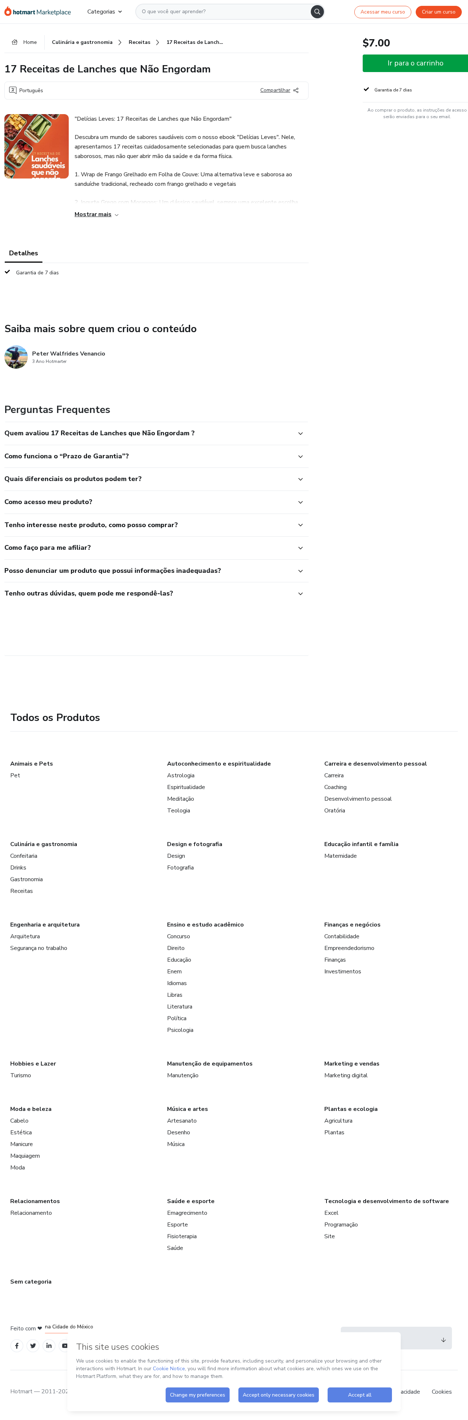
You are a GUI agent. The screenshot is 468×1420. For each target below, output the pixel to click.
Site (329, 1236)
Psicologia (180, 1030)
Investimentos (342, 972)
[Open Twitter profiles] (33, 1346)
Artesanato (182, 1121)
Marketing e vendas (352, 1064)
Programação (341, 1225)
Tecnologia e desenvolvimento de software (386, 1201)
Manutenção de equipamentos (210, 1064)
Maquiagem (25, 1156)
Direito (176, 948)
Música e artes (187, 1109)
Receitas (21, 891)
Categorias (101, 12)
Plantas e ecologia (351, 1109)
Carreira (334, 775)
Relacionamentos (35, 1201)
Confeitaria (23, 856)
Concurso (178, 936)
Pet (15, 775)
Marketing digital (346, 1075)
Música (176, 1144)
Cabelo (19, 1121)
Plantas (334, 1132)
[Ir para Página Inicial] (40, 12)
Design (176, 856)
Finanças (335, 960)
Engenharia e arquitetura (45, 925)
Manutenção (183, 1075)
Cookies (442, 1392)
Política (176, 1018)
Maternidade (340, 856)
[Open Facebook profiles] (17, 1346)
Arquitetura (25, 936)
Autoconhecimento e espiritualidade (219, 764)
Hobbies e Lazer (33, 1064)
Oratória (334, 811)
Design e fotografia (194, 844)
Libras (174, 995)
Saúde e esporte (191, 1201)
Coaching (335, 787)
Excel (331, 1213)
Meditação (180, 799)
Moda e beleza (31, 1109)
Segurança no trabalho (38, 948)
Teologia (178, 811)
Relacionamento (31, 1213)
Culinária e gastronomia (43, 844)
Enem (174, 972)
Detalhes (23, 253)
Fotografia (180, 868)
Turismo (20, 1075)
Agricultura (338, 1121)
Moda (17, 1168)
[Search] (317, 11)
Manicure (21, 1144)
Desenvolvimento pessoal (358, 799)
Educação (179, 960)
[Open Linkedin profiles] (49, 1346)
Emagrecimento (187, 1213)
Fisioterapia (182, 1236)
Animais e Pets (31, 764)
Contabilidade (341, 936)
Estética (21, 1132)
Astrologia (181, 775)
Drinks (18, 868)
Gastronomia (26, 879)
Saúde (175, 1248)
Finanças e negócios (352, 925)
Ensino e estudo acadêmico (205, 925)
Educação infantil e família (361, 844)
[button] (148, 433)
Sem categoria (31, 1282)
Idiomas (177, 983)
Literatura (179, 1007)
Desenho (178, 1132)
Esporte (177, 1225)
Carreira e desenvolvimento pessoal (375, 764)
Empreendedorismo (349, 948)
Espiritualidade (186, 787)
